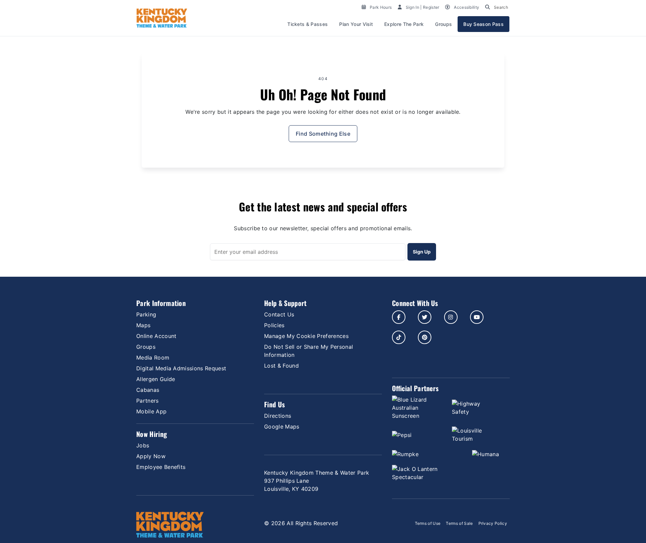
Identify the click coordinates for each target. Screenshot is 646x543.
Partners (147, 400)
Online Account (156, 336)
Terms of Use (428, 523)
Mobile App (151, 411)
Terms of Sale (459, 523)
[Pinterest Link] (424, 337)
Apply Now (151, 456)
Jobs (142, 445)
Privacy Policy (492, 523)
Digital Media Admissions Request (181, 368)
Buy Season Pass (483, 24)
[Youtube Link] (476, 317)
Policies (274, 325)
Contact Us (279, 314)
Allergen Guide (155, 379)
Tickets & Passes (307, 24)
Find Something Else (323, 133)
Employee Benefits (160, 467)
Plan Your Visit (356, 24)
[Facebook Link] (398, 317)
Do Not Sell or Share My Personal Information (308, 350)
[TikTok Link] (398, 337)
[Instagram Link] (451, 317)
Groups (443, 24)
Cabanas (147, 389)
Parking (146, 314)
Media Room (152, 357)
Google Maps (281, 426)
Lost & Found (281, 365)
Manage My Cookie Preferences (306, 336)
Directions (277, 415)
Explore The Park (404, 24)
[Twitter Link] (424, 317)
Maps (143, 325)
